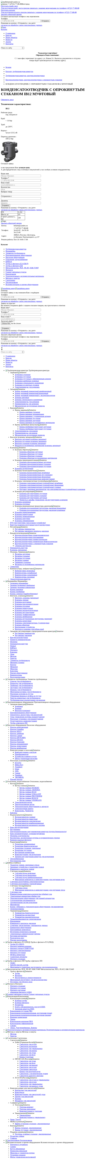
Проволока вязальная (18, 1151)
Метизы (13, 656)
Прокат (13, 646)
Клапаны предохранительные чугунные (35, 466)
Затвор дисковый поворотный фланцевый (31, 393)
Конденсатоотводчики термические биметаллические (36, 542)
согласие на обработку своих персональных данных (21, 25)
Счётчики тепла (21, 888)
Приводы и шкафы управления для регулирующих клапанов (43, 500)
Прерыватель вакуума (19, 548)
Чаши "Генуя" (15, 1119)
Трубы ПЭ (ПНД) (17, 944)
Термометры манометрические (27, 917)
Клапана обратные (22, 625)
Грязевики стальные (23, 562)
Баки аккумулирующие (19, 827)
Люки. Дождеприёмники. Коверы (23, 1028)
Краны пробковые (17, 592)
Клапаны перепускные (24, 514)
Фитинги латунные (18, 990)
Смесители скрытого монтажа (31, 1076)
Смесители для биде (27, 1055)
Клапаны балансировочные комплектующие (37, 479)
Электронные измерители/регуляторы (25, 934)
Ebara (17, 769)
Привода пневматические (20, 640)
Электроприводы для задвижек (27, 387)
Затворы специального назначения (28, 400)
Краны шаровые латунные (29, 420)
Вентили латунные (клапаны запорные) (30, 439)
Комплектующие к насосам (25, 752)
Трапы (12, 1019)
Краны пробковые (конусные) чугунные (35, 429)
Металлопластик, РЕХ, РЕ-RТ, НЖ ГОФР (22, 268)
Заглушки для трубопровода (21, 688)
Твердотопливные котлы (24, 804)
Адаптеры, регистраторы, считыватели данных (29, 925)
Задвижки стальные (22, 375)
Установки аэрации (17, 1155)
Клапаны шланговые (23, 621)
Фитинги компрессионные (20, 946)
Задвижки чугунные (23, 377)
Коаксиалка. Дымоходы (24, 811)
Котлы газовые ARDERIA (29, 790)
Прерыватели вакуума (19, 644)
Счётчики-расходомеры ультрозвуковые (26, 884)
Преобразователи (21, 754)
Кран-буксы (19, 1092)
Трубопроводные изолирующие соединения (27, 700)
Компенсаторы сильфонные (26, 573)
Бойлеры (13, 813)
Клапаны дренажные (18, 550)
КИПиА (9, 262)
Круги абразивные (17, 1149)
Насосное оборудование (15, 257)
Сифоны (13, 1138)
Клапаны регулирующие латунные (33, 498)
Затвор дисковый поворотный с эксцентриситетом (35, 395)
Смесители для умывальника (30, 1049)
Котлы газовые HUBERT (29, 788)
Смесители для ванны (28, 1051)
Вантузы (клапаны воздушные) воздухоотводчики (30, 525)
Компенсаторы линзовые (25, 577)
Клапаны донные (21, 600)
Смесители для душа (27, 1053)
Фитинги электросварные (20, 950)
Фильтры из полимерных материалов (29, 564)
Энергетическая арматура (20, 579)
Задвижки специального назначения (29, 383)
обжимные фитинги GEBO (21, 992)
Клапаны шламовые (23, 502)
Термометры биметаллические (27, 913)
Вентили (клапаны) (22, 711)
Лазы (12, 654)
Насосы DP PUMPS (18, 738)
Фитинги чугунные (18, 953)
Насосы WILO (16, 731)
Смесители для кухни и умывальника (34, 1080)
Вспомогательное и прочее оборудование (22, 285)
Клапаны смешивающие (24, 521)
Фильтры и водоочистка (19, 836)
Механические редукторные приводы (30, 406)
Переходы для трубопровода (21, 683)
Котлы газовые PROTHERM (30, 796)
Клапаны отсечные (22, 504)
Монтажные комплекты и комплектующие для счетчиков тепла (40, 890)
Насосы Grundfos (17, 729)
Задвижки (19, 706)
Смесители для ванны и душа (31, 1086)
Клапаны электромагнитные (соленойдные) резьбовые (41, 483)
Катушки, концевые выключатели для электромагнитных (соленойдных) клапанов (52, 489)
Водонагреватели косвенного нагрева (30, 825)
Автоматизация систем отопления (23, 902)
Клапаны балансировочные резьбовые (34, 473)
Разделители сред (17, 938)
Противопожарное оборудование (19, 255)
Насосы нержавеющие (19, 744)
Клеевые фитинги (22, 1003)
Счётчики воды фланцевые (25, 875)
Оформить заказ (7, 100)
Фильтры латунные (22, 554)
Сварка (13, 1147)
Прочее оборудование (18, 673)
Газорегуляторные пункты (16, 272)
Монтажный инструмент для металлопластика (28, 980)
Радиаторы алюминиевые (25, 844)
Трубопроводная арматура (16, 249)
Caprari (17, 773)
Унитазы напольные (27, 1109)
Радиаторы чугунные (23, 850)
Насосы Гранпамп (17, 742)
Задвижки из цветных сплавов (27, 385)
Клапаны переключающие (25, 512)
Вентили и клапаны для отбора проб (29, 629)
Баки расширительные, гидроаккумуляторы (27, 834)
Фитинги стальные (17, 959)
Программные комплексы (20, 930)
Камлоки (13, 652)
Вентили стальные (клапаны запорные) (30, 443)
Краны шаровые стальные (29, 412)
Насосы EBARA (16, 740)
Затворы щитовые (22, 398)
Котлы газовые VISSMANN (30, 800)
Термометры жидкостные (25, 915)
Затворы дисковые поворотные (22, 587)
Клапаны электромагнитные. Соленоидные (32, 623)
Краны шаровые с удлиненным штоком (35, 416)
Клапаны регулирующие (24, 612)
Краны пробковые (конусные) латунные (35, 427)
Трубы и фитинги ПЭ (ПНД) (17, 264)
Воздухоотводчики (17, 677)
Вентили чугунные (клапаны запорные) (30, 441)
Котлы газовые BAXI (27, 792)
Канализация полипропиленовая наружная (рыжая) (30, 1015)
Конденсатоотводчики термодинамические (32, 535)
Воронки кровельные (18, 1017)
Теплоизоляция (12, 282)
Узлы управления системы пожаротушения (27, 717)
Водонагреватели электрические (28, 821)
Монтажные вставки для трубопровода (25, 692)
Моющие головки (17, 663)
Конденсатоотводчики (19, 637)
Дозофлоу (18, 767)
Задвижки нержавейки (19, 583)
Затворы (18, 708)
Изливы (18, 1099)
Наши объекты (11, 37)
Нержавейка (10, 251)
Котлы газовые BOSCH (28, 798)
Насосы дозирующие (18, 746)
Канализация (11, 274)
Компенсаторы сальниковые (26, 575)
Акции (8, 42)
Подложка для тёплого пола (21, 982)
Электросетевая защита (24, 809)
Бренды (9, 35)
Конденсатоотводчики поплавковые (29, 537)
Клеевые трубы (21, 1001)
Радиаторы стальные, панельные (28, 848)
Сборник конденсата (23, 546)
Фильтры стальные (22, 556)
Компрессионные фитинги (20, 840)
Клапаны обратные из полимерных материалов (38, 458)
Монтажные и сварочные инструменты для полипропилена (33, 967)
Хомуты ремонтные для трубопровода (25, 698)
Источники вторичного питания (23, 932)
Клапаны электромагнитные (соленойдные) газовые (40, 487)
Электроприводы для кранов (26, 431)
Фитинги (9, 270)
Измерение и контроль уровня (22, 869)
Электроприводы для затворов (27, 402)
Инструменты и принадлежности (28, 978)
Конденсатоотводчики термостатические (31, 539)
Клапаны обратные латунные (31, 452)
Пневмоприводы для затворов (27, 404)
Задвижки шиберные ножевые (27, 381)
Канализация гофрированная (21, 1023)
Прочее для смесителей (24, 1097)
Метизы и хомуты (13, 278)
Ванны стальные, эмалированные (28, 1128)
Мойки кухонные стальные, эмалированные (32, 1124)
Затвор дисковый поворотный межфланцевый (33, 391)
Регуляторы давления (23, 635)
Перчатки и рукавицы (19, 1145)
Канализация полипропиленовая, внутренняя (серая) (31, 1013)
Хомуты (13, 658)
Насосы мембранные (18, 748)
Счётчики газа (16, 892)
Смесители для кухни (28, 1044)
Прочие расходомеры (18, 940)
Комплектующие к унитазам (30, 1111)
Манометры (15, 905)
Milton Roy (19, 765)
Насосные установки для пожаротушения (26, 719)
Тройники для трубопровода (21, 685)
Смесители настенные (28, 1046)
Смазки (13, 1026)
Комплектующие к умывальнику (32, 1117)
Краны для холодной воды (29, 1071)
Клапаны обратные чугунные (31, 454)
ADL (17, 771)
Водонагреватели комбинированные (29, 823)
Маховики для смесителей (25, 1101)
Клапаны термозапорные (25, 516)
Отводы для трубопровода (20, 681)
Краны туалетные (26, 1057)
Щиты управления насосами (26, 759)
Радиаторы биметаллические (26, 846)
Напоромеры (15, 921)
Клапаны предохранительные (26, 604)
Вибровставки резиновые (25, 571)
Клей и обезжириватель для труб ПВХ (30, 1007)
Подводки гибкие (17, 1136)
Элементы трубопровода (15, 253)
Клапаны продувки (22, 519)
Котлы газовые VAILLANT (30, 794)
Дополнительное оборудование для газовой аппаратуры (32, 898)
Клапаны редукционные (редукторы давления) (33, 619)
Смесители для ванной (28, 1065)
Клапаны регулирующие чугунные (33, 494)
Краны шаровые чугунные (30, 418)
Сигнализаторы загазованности (22, 900)
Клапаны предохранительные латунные (35, 462)
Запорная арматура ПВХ (24, 1009)
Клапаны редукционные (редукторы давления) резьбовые (42, 510)
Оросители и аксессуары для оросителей (26, 715)
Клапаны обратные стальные (30, 456)
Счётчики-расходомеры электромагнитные (27, 882)
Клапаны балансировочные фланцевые (35, 477)
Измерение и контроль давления (23, 923)
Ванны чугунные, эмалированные (28, 1130)
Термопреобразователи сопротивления (25, 919)
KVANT (18, 763)
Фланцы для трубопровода (20, 690)
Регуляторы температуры (25, 529)
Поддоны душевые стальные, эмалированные (33, 1134)
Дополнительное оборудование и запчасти (32, 806)
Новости (9, 40)
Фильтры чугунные (22, 558)
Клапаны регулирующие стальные (33, 496)
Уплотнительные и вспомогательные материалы (25, 276)
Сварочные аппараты (18, 957)
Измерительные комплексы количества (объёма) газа (31, 894)
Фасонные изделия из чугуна (21, 694)
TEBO (12, 963)
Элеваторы (14, 567)
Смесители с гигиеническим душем (33, 1074)
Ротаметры (19, 1005)
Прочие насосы (16, 779)
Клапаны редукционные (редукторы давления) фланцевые (42, 508)
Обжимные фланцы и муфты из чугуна (25, 696)
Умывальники (25, 1115)
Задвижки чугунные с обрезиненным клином (33, 379)
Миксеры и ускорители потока (22, 1153)
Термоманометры (17, 909)
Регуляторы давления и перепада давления (32, 531)
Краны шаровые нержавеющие (31, 414)
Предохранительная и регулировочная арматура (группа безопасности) (38, 832)
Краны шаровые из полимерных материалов (37, 423)
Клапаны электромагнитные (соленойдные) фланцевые (41, 485)
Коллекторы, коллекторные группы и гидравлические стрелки (35, 838)
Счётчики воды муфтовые (25, 873)
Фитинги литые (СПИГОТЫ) (22, 948)
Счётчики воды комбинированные (28, 877)
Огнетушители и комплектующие (23, 721)
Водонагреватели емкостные (26, 819)
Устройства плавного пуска (26, 756)
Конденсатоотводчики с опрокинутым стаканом (34, 544)
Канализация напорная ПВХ (21, 1021)
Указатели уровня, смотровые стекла (24, 865)
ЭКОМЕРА (19, 777)
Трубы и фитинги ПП (14, 266)
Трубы (17, 973)
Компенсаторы (16, 675)
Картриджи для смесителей (25, 1090)
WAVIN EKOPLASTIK (19, 965)
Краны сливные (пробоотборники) (24, 594)
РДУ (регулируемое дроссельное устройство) (28, 523)
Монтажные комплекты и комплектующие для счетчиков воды (40, 880)
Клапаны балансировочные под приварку (36, 475)
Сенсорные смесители (28, 1069)
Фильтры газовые (22, 560)
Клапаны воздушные (23, 602)
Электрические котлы (23, 802)
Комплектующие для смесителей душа (30, 1094)
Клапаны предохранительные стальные (35, 464)
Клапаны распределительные (26, 610)
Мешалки (14, 667)
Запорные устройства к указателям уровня (27, 867)
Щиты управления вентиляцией (23, 1157)
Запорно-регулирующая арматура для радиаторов (34, 857)
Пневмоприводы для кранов (26, 433)
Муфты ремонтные (17, 955)
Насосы (13, 665)
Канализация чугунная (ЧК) (21, 1011)
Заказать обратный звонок (11, 14)
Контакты (9, 44)
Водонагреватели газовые (25, 817)
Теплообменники (17, 859)
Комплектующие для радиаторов (28, 854)
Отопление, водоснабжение (17, 259)
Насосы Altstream (17, 733)
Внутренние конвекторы (24, 852)
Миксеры (14, 669)
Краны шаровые (16, 589)
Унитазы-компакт (26, 1107)
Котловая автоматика (18, 936)
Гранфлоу (18, 775)
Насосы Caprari (16, 736)
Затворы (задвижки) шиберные (22, 585)
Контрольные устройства (25, 627)
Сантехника (10, 280)
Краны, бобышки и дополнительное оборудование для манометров (36, 907)
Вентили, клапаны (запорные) (27, 598)
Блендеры (14, 671)
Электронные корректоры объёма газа (25, 896)
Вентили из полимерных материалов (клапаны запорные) (38, 446)
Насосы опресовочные (19, 727)
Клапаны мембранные (23, 617)
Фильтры (13, 642)
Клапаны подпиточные (24, 468)
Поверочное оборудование (20, 928)
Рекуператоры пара (17, 861)
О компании (10, 33)
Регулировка (15, 829)
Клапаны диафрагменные (25, 615)
